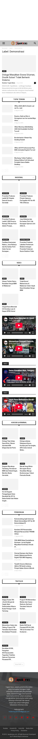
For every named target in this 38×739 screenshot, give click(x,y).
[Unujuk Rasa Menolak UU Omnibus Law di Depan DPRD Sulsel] (10, 299)
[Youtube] (33, 717)
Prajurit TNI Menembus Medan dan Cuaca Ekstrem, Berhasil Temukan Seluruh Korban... (28, 604)
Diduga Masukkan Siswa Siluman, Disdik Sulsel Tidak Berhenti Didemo (18, 77)
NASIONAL (19, 177)
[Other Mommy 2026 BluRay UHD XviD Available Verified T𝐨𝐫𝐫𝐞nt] (7, 129)
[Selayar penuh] (33, 333)
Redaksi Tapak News (8, 83)
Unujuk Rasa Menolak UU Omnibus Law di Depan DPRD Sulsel (9, 309)
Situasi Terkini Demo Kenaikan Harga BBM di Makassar (9, 283)
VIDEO (19, 263)
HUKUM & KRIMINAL (19, 422)
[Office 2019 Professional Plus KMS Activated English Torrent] (7, 150)
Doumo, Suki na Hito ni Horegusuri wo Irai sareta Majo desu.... (25, 118)
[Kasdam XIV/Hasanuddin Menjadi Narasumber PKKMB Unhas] (7, 532)
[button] (35, 43)
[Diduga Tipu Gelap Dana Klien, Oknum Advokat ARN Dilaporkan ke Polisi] (10, 433)
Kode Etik (21, 728)
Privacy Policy (15, 730)
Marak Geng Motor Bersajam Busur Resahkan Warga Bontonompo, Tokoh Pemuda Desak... (27, 471)
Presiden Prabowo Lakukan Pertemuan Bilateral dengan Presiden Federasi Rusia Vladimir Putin (27, 246)
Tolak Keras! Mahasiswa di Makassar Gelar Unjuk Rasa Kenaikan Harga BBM (27, 285)
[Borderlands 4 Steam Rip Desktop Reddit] (7, 140)
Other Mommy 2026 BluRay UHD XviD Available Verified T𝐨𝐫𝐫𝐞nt (23, 129)
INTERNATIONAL (24, 239)
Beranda (4, 48)
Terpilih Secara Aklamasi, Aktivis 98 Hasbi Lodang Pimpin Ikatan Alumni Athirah (24, 566)
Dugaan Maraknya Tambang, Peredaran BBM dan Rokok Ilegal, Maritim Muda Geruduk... (9, 471)
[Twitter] (27, 717)
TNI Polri (5, 597)
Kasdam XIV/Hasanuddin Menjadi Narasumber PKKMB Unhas (24, 532)
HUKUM (5, 438)
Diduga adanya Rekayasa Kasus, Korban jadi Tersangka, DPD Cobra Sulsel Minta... (28, 445)
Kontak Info (13, 728)
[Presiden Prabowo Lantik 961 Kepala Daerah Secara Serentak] (10, 188)
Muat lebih (18, 664)
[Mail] (16, 717)
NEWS (4, 71)
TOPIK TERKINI (19, 99)
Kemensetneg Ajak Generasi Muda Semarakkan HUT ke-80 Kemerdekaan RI (24, 521)
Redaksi (5, 728)
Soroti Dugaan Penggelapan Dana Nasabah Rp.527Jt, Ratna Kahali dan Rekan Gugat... (10, 496)
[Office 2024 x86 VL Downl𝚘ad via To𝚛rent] (7, 108)
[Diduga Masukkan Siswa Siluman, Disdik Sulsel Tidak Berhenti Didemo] (19, 63)
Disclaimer (24, 730)
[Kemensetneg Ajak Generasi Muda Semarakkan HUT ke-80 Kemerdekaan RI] (7, 521)
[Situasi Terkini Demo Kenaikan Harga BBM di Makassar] (10, 274)
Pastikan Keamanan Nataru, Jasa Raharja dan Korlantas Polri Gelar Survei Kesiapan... (9, 246)
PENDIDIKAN (19, 512)
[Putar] (5, 333)
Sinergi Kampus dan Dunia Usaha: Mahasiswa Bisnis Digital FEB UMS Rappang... (23, 555)
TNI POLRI (19, 581)
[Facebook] (5, 717)
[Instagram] (10, 717)
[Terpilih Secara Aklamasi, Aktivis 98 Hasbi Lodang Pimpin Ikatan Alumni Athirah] (7, 566)
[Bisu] (30, 333)
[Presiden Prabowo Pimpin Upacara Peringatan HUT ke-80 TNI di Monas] (28, 188)
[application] (19, 325)
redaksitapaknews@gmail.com (19, 712)
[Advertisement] (19, 20)
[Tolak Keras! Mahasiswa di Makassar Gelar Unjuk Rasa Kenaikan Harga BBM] (28, 274)
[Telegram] (22, 717)
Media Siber (29, 728)
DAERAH (5, 489)
